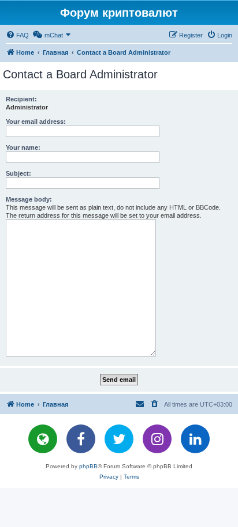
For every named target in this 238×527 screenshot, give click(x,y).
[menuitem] (17, 35)
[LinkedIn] (195, 438)
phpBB (88, 466)
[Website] (42, 438)
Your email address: (36, 121)
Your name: (23, 147)
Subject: (18, 173)
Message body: (29, 199)
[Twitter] (119, 438)
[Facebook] (80, 438)
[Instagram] (157, 438)
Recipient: (21, 99)
